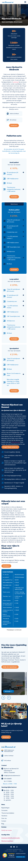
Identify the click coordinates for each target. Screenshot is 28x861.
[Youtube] (14, 847)
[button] (3, 698)
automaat (16, 82)
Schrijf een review (6, 830)
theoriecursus (15, 442)
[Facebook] (11, 847)
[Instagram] (17, 847)
